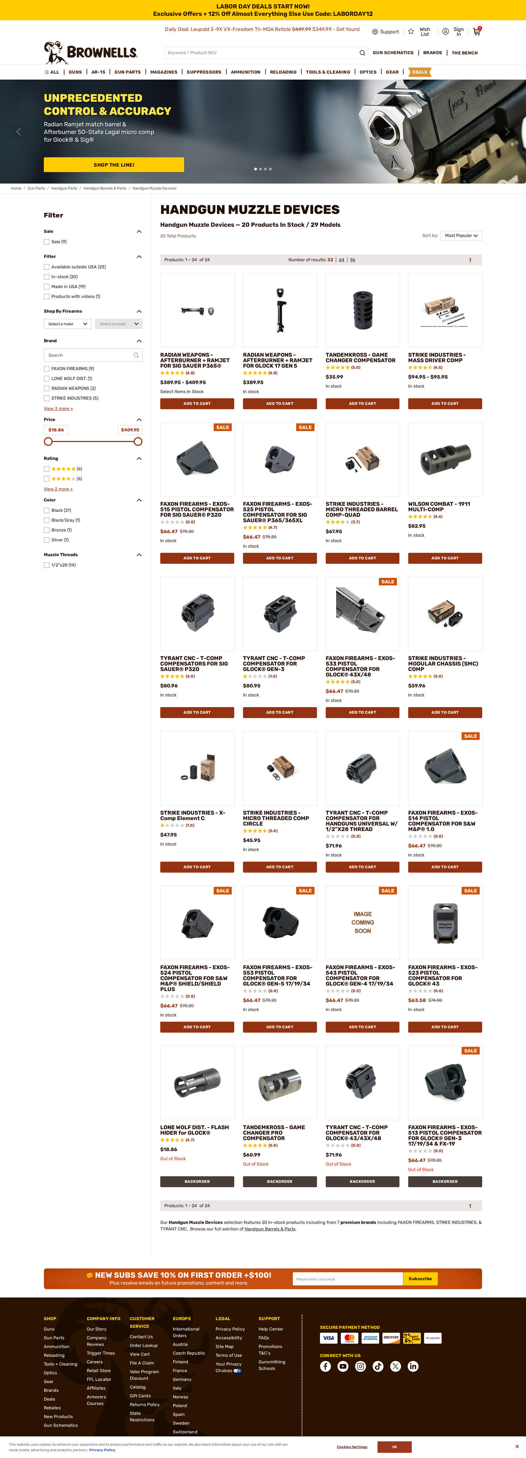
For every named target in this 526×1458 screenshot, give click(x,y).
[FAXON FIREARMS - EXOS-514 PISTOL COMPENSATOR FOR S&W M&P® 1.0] (445, 768)
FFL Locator (99, 1379)
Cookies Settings (352, 1447)
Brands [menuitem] (432, 52)
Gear (48, 1381)
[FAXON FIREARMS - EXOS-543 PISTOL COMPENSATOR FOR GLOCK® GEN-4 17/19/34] (363, 923)
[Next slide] (507, 131)
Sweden (181, 1423)
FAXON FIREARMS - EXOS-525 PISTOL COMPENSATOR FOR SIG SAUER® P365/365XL (278, 512)
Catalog (138, 1387)
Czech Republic (189, 1353)
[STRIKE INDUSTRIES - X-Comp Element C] (197, 768)
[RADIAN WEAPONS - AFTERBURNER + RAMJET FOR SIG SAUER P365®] (197, 310)
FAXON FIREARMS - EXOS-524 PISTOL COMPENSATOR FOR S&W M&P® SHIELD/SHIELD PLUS (195, 978)
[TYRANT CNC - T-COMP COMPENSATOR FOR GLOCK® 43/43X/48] (363, 1083)
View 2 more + (58, 489)
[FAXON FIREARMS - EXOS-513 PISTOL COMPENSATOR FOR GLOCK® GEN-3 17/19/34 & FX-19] (445, 1083)
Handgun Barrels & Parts (105, 188)
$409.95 (130, 429)
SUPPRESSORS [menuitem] (204, 72)
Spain (179, 1414)
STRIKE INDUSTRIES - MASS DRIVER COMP (437, 357)
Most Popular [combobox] (458, 235)
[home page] (91, 52)
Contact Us (141, 1336)
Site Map (225, 1346)
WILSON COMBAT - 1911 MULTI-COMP (439, 506)
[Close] (517, 1446)
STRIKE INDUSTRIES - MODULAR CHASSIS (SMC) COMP (443, 663)
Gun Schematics (61, 1425)
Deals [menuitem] (420, 72)
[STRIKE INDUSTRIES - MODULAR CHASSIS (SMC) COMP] (445, 614)
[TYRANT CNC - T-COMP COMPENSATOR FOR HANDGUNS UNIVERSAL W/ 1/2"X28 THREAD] (363, 768)
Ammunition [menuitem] (246, 72)
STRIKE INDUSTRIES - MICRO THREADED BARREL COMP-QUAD (362, 509)
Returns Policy (145, 1404)
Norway (181, 1396)
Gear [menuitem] (392, 72)
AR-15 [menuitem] (98, 72)
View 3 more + (58, 408)
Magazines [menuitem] (164, 72)
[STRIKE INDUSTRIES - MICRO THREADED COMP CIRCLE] (280, 768)
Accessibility (229, 1337)
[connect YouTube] (343, 1366)
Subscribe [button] (420, 1278)
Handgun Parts (64, 188)
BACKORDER (197, 1181)
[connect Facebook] (325, 1366)
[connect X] (395, 1366)
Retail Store (99, 1370)
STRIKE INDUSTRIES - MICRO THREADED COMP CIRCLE (276, 818)
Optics (50, 1372)
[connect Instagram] (360, 1366)
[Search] (362, 53)
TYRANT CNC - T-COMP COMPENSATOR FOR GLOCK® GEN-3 (274, 663)
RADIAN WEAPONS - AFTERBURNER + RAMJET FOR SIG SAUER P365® (195, 360)
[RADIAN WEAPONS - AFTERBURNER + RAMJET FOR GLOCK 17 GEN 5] (280, 310)
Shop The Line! (114, 165)
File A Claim (142, 1363)
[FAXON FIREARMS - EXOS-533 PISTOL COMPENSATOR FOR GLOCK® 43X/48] (363, 614)
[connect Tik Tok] (378, 1366)
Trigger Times (101, 1353)
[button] (453, 32)
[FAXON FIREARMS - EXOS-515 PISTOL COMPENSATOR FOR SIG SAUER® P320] (197, 459)
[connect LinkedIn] (413, 1366)
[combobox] (67, 324)
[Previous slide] (18, 131)
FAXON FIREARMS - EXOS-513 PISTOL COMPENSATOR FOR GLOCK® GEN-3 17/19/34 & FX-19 (445, 1135)
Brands (51, 1390)
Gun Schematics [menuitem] (393, 52)
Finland (180, 1361)
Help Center (271, 1329)
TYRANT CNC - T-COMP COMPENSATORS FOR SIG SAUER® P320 (194, 663)
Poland (180, 1405)
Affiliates (96, 1388)
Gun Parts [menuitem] (128, 72)
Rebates (52, 1407)
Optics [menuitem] (368, 72)
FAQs (264, 1337)
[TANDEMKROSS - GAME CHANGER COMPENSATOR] (363, 310)
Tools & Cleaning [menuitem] (328, 72)
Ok (394, 1447)
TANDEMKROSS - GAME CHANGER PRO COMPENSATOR (274, 1133)
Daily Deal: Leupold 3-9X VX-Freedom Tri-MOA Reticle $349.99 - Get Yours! (263, 29)
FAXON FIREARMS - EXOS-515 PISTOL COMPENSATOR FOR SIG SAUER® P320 (197, 509)
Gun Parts (36, 188)
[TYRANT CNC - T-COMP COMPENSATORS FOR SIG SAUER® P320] (197, 614)
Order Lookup (144, 1345)
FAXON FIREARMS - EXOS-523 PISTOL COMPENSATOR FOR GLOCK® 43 (443, 975)
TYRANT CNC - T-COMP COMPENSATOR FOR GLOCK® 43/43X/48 (357, 1133)
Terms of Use (229, 1355)
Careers (95, 1361)
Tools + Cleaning (61, 1364)
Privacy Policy (230, 1329)
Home (16, 188)
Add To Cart (197, 403)
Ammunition (56, 1346)
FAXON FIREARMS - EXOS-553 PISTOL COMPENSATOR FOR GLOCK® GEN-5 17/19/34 (278, 975)
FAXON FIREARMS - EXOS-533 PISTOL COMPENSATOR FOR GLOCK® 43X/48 (360, 666)
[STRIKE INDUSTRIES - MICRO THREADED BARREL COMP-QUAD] (363, 459)
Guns (49, 1329)
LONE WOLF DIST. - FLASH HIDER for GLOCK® (194, 1130)
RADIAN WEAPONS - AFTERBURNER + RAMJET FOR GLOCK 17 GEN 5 (278, 360)
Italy (177, 1388)
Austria (180, 1344)
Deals (49, 1399)
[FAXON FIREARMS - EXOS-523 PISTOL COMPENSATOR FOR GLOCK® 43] (445, 923)
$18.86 (56, 429)
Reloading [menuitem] (283, 72)
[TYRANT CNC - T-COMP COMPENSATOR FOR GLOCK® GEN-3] (280, 614)
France (180, 1370)
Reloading (54, 1355)
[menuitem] (54, 72)
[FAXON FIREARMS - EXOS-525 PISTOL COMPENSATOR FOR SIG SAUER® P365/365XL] (280, 459)
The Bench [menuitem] (465, 53)
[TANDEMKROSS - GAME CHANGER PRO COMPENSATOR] (280, 1083)
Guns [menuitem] (75, 72)
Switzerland (185, 1431)
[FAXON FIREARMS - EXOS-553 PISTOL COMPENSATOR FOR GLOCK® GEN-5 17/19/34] (280, 923)
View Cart (140, 1354)
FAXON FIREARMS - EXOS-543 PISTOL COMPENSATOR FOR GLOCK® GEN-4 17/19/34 (360, 975)
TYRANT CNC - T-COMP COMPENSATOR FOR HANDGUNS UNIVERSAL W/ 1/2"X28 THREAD (362, 821)
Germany (182, 1379)
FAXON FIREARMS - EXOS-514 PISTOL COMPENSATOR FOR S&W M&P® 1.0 (443, 821)
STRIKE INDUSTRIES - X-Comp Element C (192, 815)
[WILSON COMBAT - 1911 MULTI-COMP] (445, 459)
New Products (58, 1416)
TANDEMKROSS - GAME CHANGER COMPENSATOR (361, 357)
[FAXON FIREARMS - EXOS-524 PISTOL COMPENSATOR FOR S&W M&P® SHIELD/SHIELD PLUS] (197, 923)
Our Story (97, 1329)
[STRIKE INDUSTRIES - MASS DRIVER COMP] (445, 310)
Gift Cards (140, 1395)
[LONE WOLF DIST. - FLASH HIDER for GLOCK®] (197, 1083)
